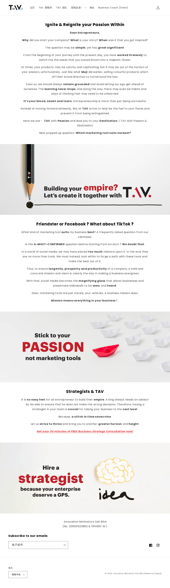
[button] (78, 7)
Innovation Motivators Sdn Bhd (128, 573)
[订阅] (64, 545)
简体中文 (16, 574)
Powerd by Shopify (153, 573)
